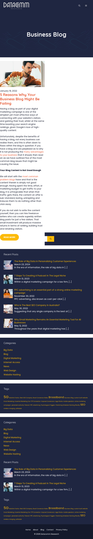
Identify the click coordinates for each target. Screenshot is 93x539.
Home (28, 529)
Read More (9, 237)
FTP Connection (36, 401)
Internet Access (12, 362)
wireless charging (9, 408)
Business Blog (69, 398)
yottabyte (19, 408)
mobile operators (68, 401)
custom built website (81, 398)
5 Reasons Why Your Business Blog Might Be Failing (20, 99)
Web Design (10, 370)
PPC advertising (35, 405)
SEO (82, 404)
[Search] (50, 239)
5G (6, 396)
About (35, 529)
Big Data (8, 350)
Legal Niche (59, 401)
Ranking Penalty (74, 405)
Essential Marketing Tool (22, 401)
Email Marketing (9, 401)
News (6, 366)
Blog (6, 354)
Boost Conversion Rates (40, 398)
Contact (50, 529)
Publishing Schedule (62, 405)
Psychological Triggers (48, 405)
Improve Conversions (48, 401)
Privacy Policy (61, 529)
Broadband (56, 397)
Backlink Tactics (14, 398)
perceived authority (18, 405)
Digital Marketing (12, 358)
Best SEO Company (26, 398)
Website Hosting (12, 374)
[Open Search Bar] (79, 6)
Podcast (27, 405)
